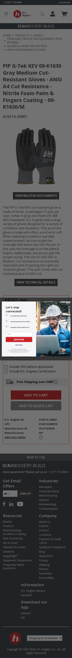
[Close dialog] (68, 303)
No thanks (18, 345)
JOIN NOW (19, 339)
